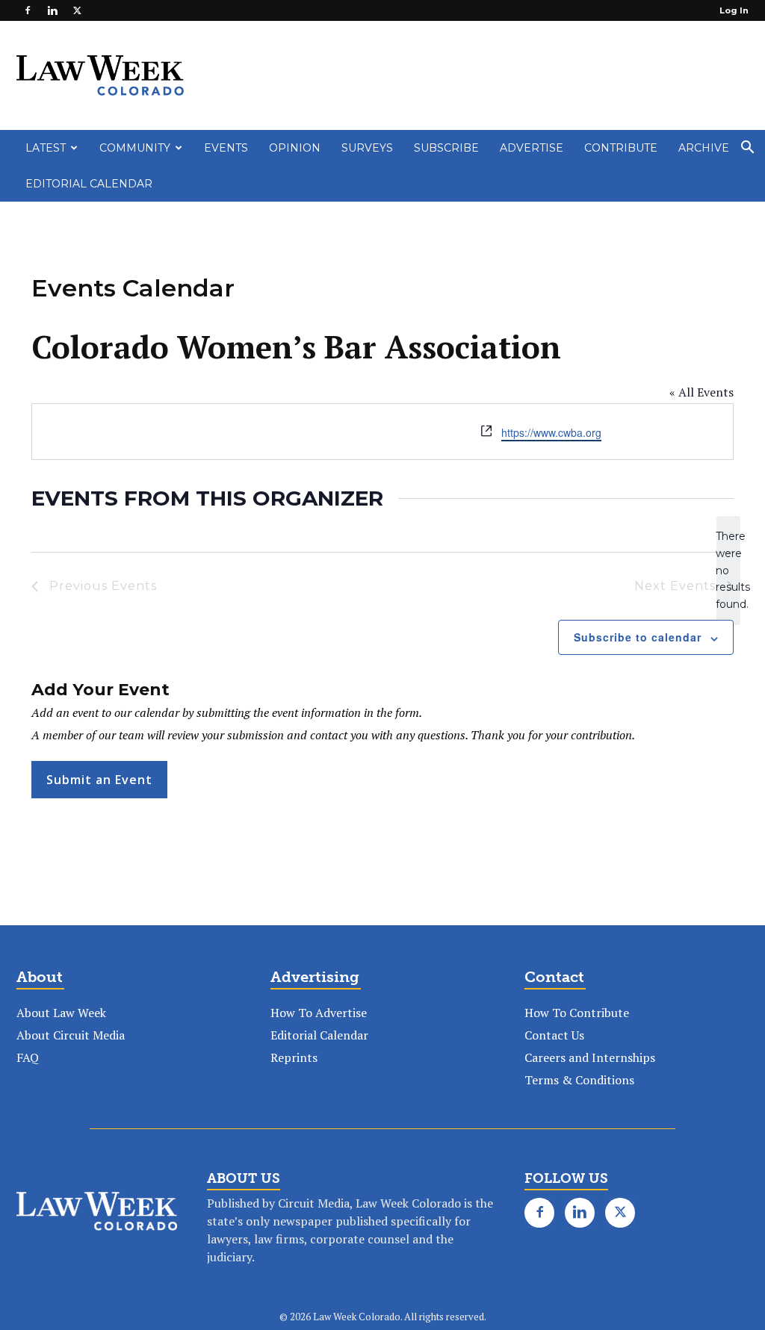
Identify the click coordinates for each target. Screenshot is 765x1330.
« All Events (701, 392)
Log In (734, 10)
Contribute (620, 148)
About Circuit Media (70, 1035)
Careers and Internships (589, 1057)
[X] (77, 10)
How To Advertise (318, 1012)
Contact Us (554, 1035)
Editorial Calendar (88, 183)
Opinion (294, 148)
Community (134, 148)
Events (226, 148)
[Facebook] (27, 10)
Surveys (367, 148)
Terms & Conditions (579, 1080)
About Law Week (61, 1012)
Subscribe (446, 148)
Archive (703, 148)
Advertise (531, 148)
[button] (747, 148)
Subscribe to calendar (637, 637)
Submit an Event (99, 779)
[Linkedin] (52, 10)
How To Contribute (576, 1012)
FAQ (27, 1057)
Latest (45, 148)
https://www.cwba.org (551, 432)
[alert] (728, 570)
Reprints (294, 1057)
